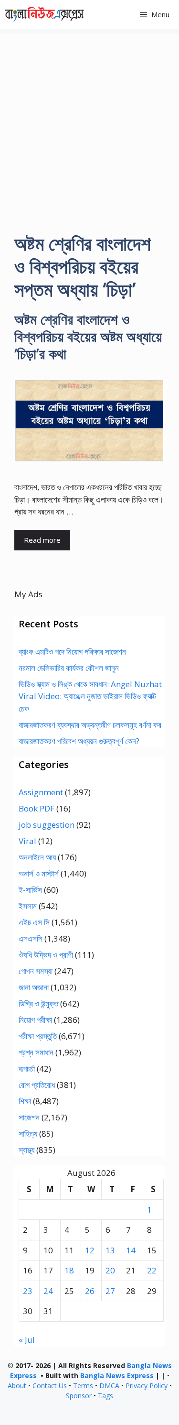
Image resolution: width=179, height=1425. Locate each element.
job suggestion (46, 824)
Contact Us (49, 1385)
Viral (27, 840)
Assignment (41, 792)
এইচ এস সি (34, 922)
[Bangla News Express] (44, 14)
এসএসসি (30, 938)
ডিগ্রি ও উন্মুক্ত (38, 1003)
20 (110, 1270)
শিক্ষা (25, 1101)
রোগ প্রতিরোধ (37, 1084)
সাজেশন (29, 1117)
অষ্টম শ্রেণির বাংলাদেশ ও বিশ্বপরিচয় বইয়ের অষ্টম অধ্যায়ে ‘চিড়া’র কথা (88, 336)
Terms (83, 1385)
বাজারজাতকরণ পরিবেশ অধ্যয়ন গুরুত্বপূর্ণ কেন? (79, 740)
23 (27, 1290)
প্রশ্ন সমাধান (36, 1052)
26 (90, 1290)
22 (152, 1270)
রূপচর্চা (27, 1068)
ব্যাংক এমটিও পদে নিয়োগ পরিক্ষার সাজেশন (72, 651)
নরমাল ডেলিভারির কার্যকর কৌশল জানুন (69, 667)
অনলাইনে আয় (37, 857)
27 (110, 1290)
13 (110, 1250)
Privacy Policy (147, 1385)
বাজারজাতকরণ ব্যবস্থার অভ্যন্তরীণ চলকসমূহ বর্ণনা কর (90, 724)
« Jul (27, 1339)
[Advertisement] (89, 123)
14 (131, 1250)
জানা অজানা (34, 987)
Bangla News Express (117, 1375)
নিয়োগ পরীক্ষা (35, 1019)
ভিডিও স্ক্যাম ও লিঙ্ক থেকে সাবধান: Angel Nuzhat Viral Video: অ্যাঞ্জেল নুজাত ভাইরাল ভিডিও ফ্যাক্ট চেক (90, 696)
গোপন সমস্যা (36, 970)
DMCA (109, 1385)
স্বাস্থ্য (26, 1149)
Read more (42, 540)
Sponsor (79, 1395)
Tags (105, 1395)
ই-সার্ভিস (30, 889)
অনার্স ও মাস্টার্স (39, 873)
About (17, 1385)
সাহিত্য (28, 1133)
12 (90, 1250)
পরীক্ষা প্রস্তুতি (38, 1035)
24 (48, 1290)
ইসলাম (28, 905)
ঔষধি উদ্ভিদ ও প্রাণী (46, 954)
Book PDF (36, 808)
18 (69, 1270)
